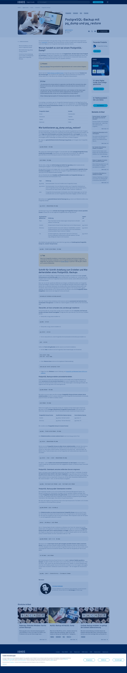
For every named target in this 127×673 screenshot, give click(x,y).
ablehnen (52, 660)
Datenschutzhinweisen (22, 660)
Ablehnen (103, 660)
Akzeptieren (12, 662)
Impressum (5, 664)
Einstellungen (12, 659)
